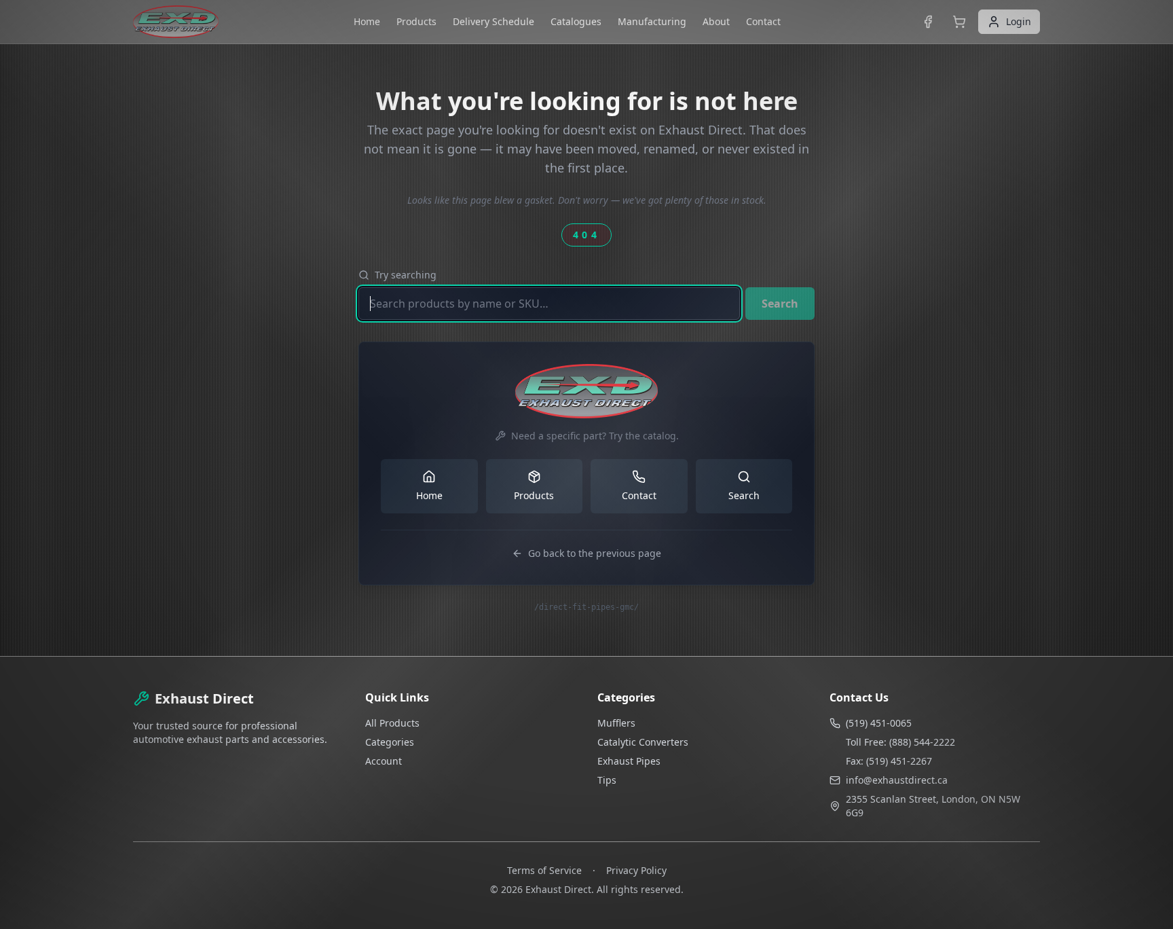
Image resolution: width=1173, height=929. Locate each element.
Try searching (405, 274)
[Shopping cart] (959, 21)
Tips (606, 779)
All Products (392, 722)
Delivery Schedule (493, 21)
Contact (763, 21)
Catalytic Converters (642, 741)
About (716, 21)
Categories (389, 741)
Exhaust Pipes (628, 760)
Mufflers (616, 722)
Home (367, 21)
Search (780, 303)
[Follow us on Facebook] (928, 22)
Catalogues (576, 21)
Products (416, 21)
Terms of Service (544, 870)
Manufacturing (652, 21)
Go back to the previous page (594, 553)
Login (1018, 21)
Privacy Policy (636, 870)
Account (383, 760)
